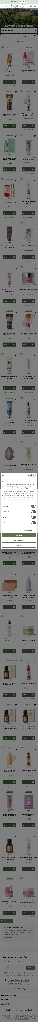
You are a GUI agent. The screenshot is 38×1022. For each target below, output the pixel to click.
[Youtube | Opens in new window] (19, 990)
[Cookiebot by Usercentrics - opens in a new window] (28, 475)
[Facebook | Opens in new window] (13, 990)
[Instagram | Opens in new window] (24, 990)
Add (5, 82)
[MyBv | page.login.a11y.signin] (31, 6)
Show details (28, 530)
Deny (19, 545)
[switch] (33, 511)
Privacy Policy (23, 973)
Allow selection (19, 540)
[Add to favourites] (16, 48)
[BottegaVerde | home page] (18, 6)
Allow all (19, 535)
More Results (5, 921)
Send (29, 968)
